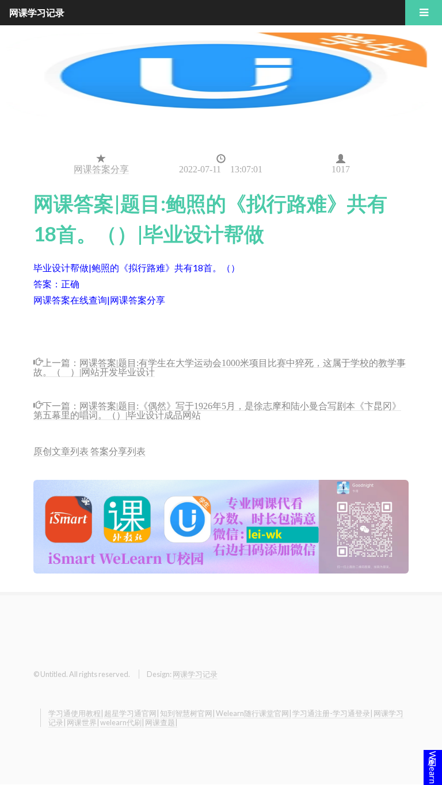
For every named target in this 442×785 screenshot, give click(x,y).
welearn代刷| (122, 722)
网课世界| (83, 722)
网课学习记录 (195, 674)
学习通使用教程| (75, 713)
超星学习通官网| (131, 713)
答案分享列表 (118, 450)
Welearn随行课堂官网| (253, 713)
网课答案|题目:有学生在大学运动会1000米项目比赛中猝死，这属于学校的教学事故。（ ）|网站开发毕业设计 (219, 366)
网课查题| (161, 722)
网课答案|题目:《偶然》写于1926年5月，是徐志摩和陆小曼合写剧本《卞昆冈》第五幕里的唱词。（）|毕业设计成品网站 (217, 409)
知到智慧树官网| (187, 713)
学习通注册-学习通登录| (332, 713)
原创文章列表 (61, 450)
